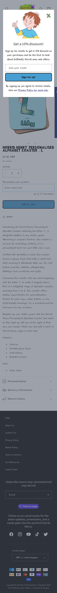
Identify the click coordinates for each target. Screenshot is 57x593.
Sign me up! (28, 77)
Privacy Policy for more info (33, 90)
